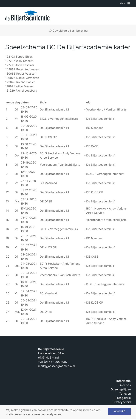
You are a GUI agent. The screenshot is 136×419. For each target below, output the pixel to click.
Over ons (125, 385)
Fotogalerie (123, 398)
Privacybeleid (122, 402)
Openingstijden (121, 389)
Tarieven (125, 393)
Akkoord (119, 411)
